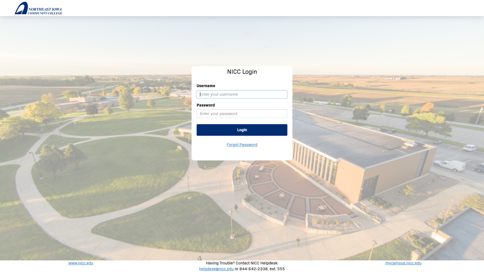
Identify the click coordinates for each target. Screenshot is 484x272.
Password (206, 105)
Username (206, 85)
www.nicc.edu (80, 263)
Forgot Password (242, 144)
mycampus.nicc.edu (403, 263)
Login (242, 129)
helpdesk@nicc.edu (216, 268)
